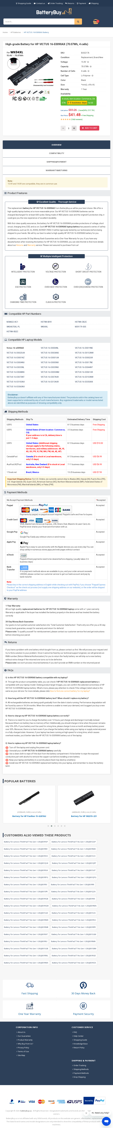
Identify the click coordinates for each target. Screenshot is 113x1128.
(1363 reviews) (77, 119)
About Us (21, 1032)
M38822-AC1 (12, 322)
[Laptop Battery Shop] (56, 11)
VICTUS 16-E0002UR (84, 358)
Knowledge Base (81, 1043)
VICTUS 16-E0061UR (84, 372)
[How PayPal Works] (94, 1100)
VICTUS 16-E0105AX (16, 382)
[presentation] (56, 144)
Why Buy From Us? (25, 1043)
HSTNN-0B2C (12, 331)
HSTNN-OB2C (81, 322)
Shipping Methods (81, 1069)
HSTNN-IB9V (46, 322)
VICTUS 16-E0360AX (16, 386)
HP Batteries (16, 32)
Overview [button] (56, 144)
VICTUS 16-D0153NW (84, 353)
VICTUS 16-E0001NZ (16, 358)
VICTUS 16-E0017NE (84, 362)
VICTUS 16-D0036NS (50, 353)
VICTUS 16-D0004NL (50, 348)
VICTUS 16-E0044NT (84, 367)
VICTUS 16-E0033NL (15, 367)
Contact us (40, 3)
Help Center (79, 1036)
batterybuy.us (26, 1111)
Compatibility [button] (56, 153)
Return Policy (79, 1047)
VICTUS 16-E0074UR (50, 377)
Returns (71, 3)
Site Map (21, 1055)
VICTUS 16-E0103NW (84, 377)
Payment (82, 3)
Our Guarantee (24, 1036)
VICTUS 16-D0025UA (16, 353)
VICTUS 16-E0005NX (50, 362)
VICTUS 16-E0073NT (16, 377)
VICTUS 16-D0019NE (84, 348)
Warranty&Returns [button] (56, 170)
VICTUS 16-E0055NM (50, 372)
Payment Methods (81, 1073)
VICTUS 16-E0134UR (50, 382)
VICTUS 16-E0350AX (84, 382)
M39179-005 (80, 327)
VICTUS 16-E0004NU (16, 362)
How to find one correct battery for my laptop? (70, 691)
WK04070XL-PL (13, 327)
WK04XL (44, 327)
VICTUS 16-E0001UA (50, 358)
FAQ (75, 1032)
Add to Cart (91, 128)
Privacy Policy (23, 1047)
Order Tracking (56, 3)
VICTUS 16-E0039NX (50, 367)
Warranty (31, 245)
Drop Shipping (79, 1077)
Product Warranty (25, 1040)
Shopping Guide (24, 3)
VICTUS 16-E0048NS (16, 372)
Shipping (94, 3)
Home (5, 32)
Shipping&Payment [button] (57, 161)
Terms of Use (23, 1051)
